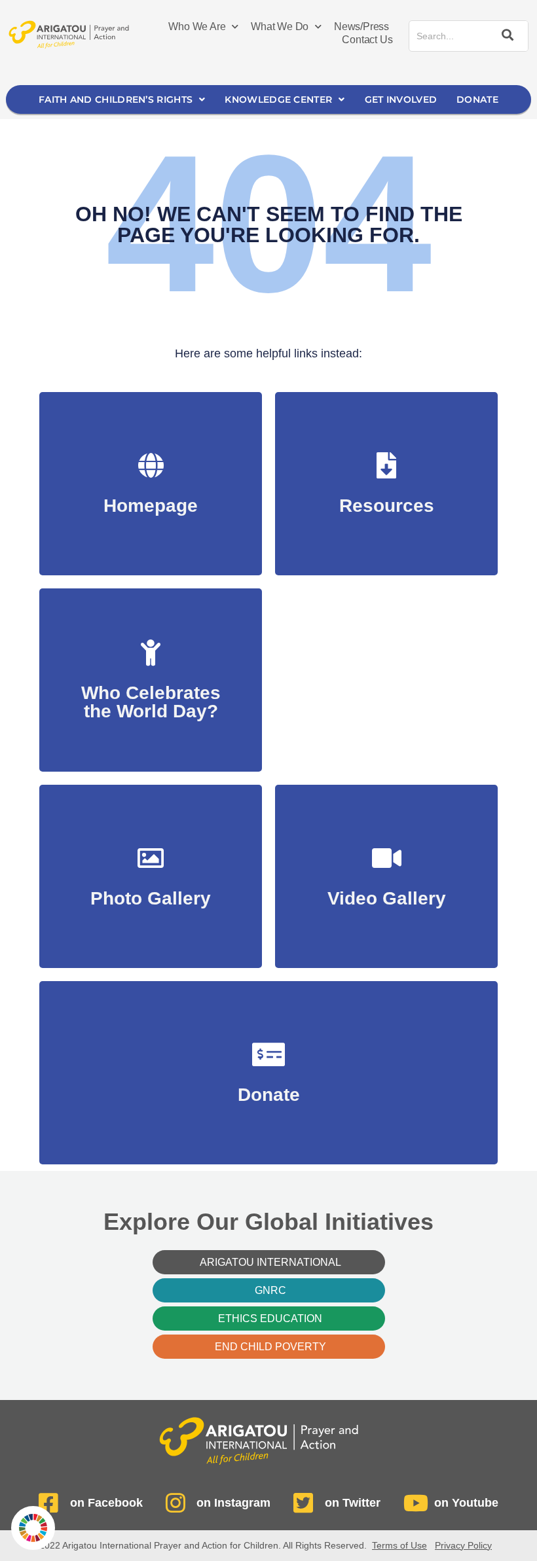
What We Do (279, 26)
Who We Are (196, 26)
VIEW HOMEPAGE (150, 499)
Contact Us (367, 39)
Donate (477, 99)
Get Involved (401, 99)
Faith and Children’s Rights (116, 99)
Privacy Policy (463, 1545)
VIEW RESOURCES (386, 499)
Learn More (151, 704)
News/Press (361, 26)
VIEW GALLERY (151, 892)
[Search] (505, 36)
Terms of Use (399, 1545)
